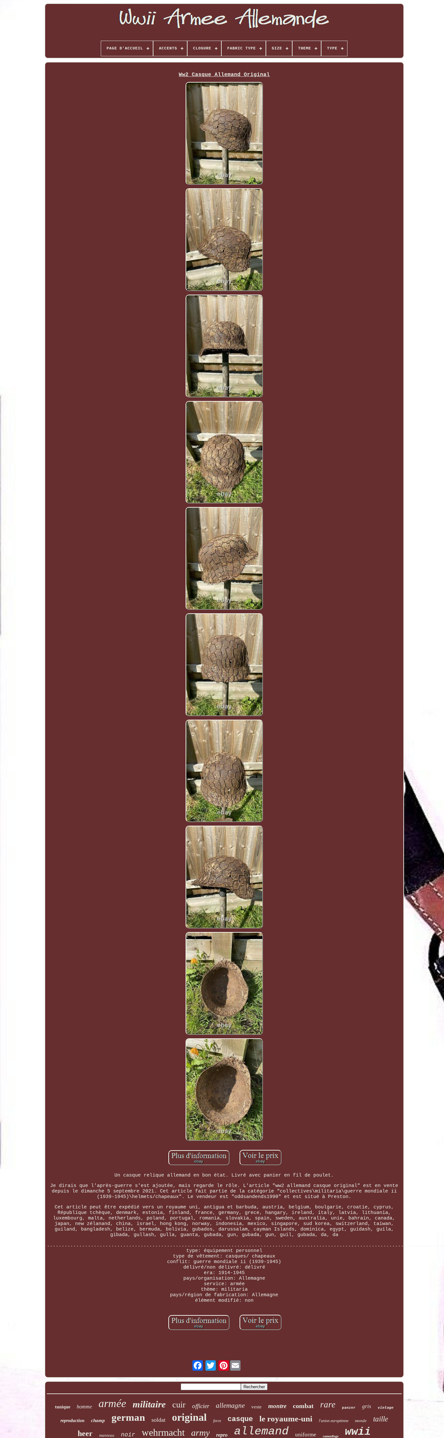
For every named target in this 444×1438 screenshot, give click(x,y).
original (189, 1417)
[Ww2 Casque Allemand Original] (224, 134)
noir (128, 1434)
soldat (158, 1420)
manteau (106, 1435)
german (128, 1417)
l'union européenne (333, 1420)
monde (361, 1420)
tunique (62, 1407)
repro (222, 1435)
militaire (149, 1404)
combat (303, 1405)
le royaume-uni (285, 1418)
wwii (358, 1432)
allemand (261, 1431)
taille (380, 1419)
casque (240, 1419)
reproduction (72, 1420)
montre (277, 1406)
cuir (179, 1404)
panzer (349, 1408)
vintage (386, 1407)
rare (327, 1404)
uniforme (305, 1434)
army (200, 1433)
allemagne (230, 1405)
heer (85, 1433)
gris (366, 1406)
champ (98, 1420)
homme (84, 1406)
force (217, 1420)
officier (200, 1406)
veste (256, 1406)
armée (112, 1403)
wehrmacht (163, 1432)
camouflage (330, 1436)
